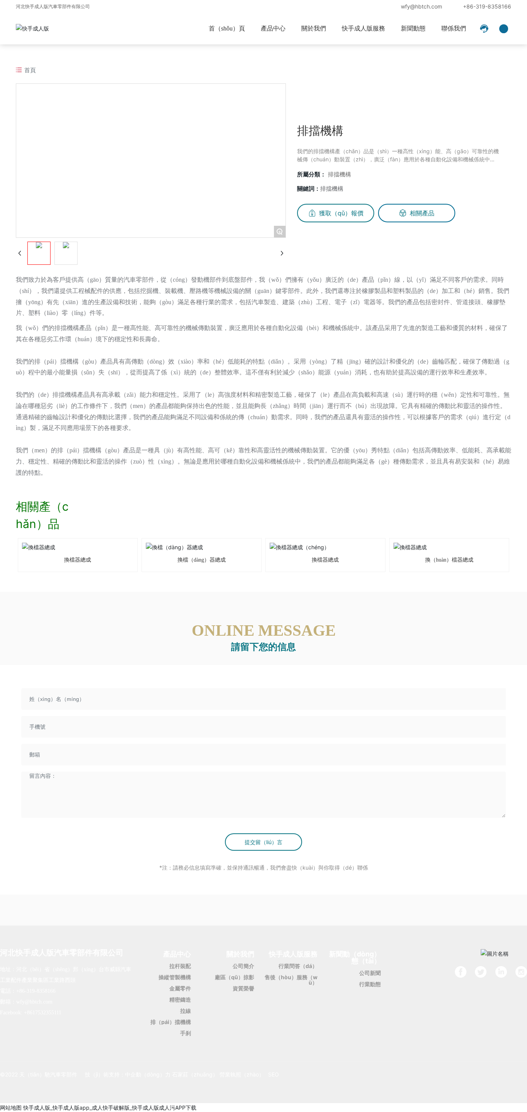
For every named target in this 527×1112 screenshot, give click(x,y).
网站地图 (11, 1107)
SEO (273, 1074)
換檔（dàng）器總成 (201, 560)
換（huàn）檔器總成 (449, 560)
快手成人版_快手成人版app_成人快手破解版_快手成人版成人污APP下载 (109, 1107)
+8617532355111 (42, 1013)
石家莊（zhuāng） (195, 1074)
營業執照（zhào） (242, 1074)
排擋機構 (339, 174)
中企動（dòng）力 (148, 1074)
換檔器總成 (77, 560)
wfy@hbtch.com (421, 6)
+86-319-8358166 (487, 6)
